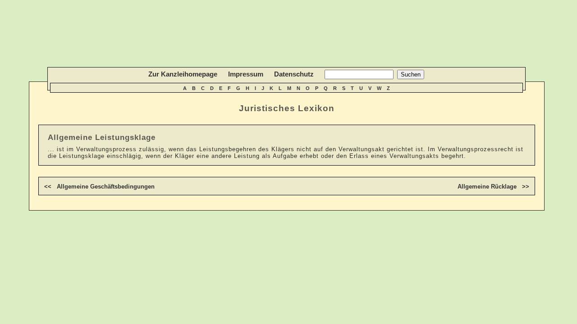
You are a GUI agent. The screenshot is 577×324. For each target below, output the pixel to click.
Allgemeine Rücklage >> (493, 186)
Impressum (245, 74)
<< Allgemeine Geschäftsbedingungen (99, 186)
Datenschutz (294, 74)
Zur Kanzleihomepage (182, 74)
